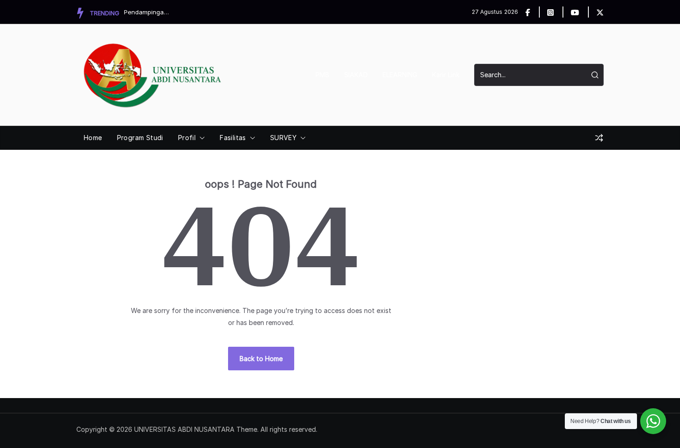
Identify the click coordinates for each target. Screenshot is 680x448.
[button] (200, 137)
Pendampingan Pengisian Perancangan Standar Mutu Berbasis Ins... (147, 12)
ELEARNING (400, 75)
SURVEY (283, 137)
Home (93, 137)
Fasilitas (233, 137)
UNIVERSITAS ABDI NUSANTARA (184, 429)
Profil (187, 137)
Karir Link (445, 75)
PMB (322, 75)
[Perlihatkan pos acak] (599, 137)
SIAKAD (356, 75)
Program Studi (140, 137)
